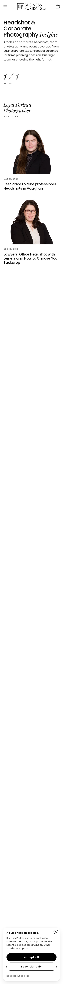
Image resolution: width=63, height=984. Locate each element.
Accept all (31, 957)
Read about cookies (17, 975)
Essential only (31, 966)
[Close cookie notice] (56, 932)
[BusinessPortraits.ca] (31, 7)
